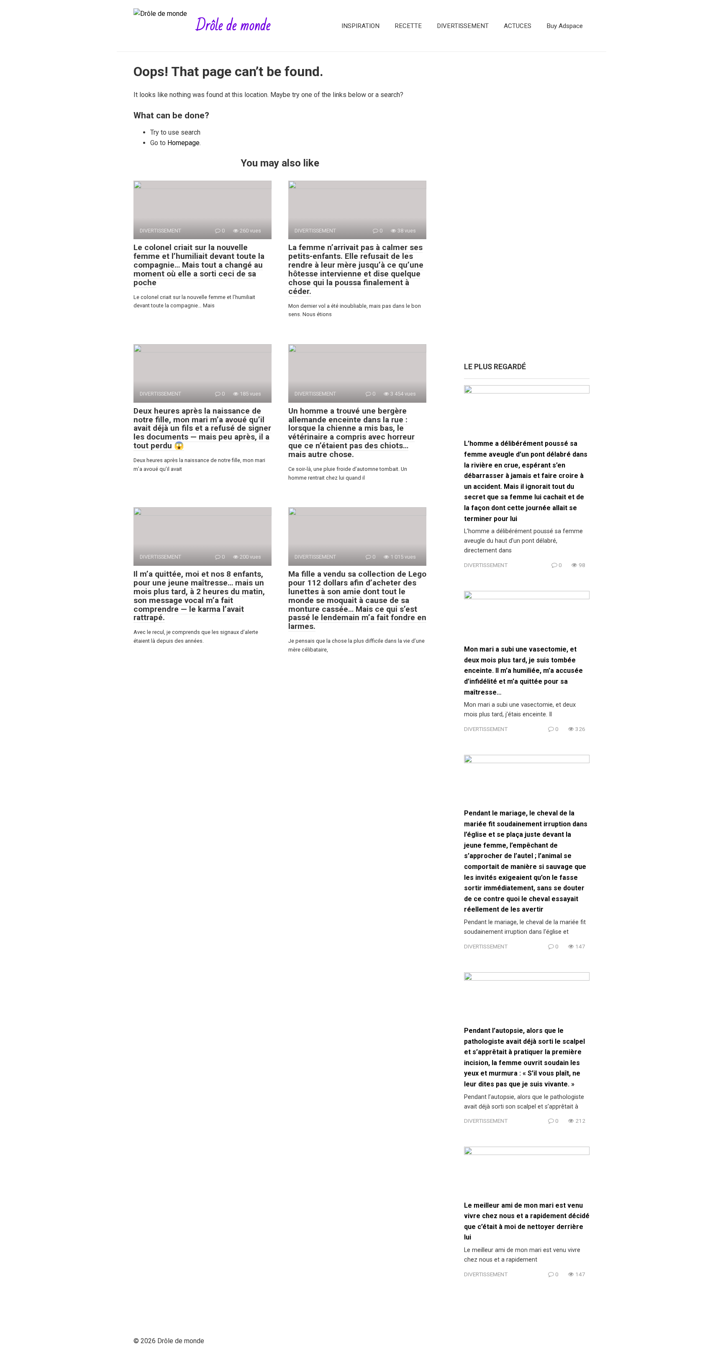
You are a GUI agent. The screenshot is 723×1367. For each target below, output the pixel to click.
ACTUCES (517, 26)
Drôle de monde (233, 26)
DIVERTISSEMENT (463, 26)
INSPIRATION (360, 26)
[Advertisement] (527, 211)
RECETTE (408, 26)
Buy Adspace (564, 26)
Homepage (183, 143)
